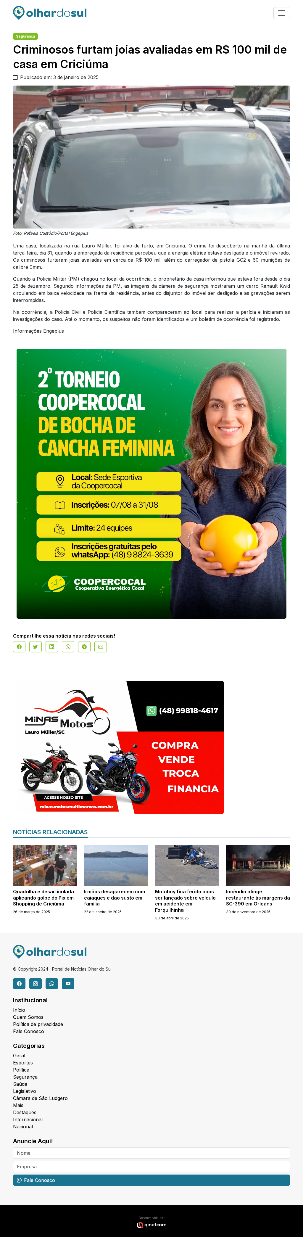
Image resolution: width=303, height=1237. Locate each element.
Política (21, 1070)
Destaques (24, 1112)
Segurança (25, 36)
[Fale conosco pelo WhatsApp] (52, 983)
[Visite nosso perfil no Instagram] (35, 983)
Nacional (23, 1127)
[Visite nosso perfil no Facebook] (19, 983)
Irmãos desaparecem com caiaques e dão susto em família (114, 898)
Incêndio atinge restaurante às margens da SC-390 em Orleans (258, 898)
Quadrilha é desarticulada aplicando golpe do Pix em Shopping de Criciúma (43, 898)
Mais (18, 1105)
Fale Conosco (28, 1031)
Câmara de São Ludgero (40, 1098)
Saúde (20, 1084)
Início (19, 1010)
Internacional (28, 1119)
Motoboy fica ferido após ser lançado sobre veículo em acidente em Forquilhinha (185, 901)
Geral (19, 1056)
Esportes (23, 1063)
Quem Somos (28, 1017)
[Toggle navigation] (281, 13)
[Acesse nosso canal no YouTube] (68, 983)
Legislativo (24, 1091)
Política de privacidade (38, 1024)
